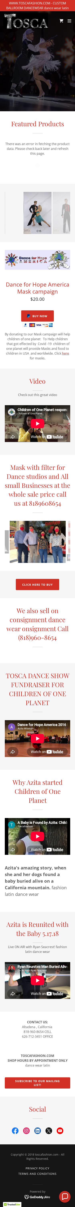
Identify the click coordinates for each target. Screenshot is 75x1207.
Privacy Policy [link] (38, 1168)
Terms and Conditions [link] (37, 1174)
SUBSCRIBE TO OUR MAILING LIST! (37, 1083)
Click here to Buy (37, 584)
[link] (25, 21)
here (65, 353)
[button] (69, 21)
